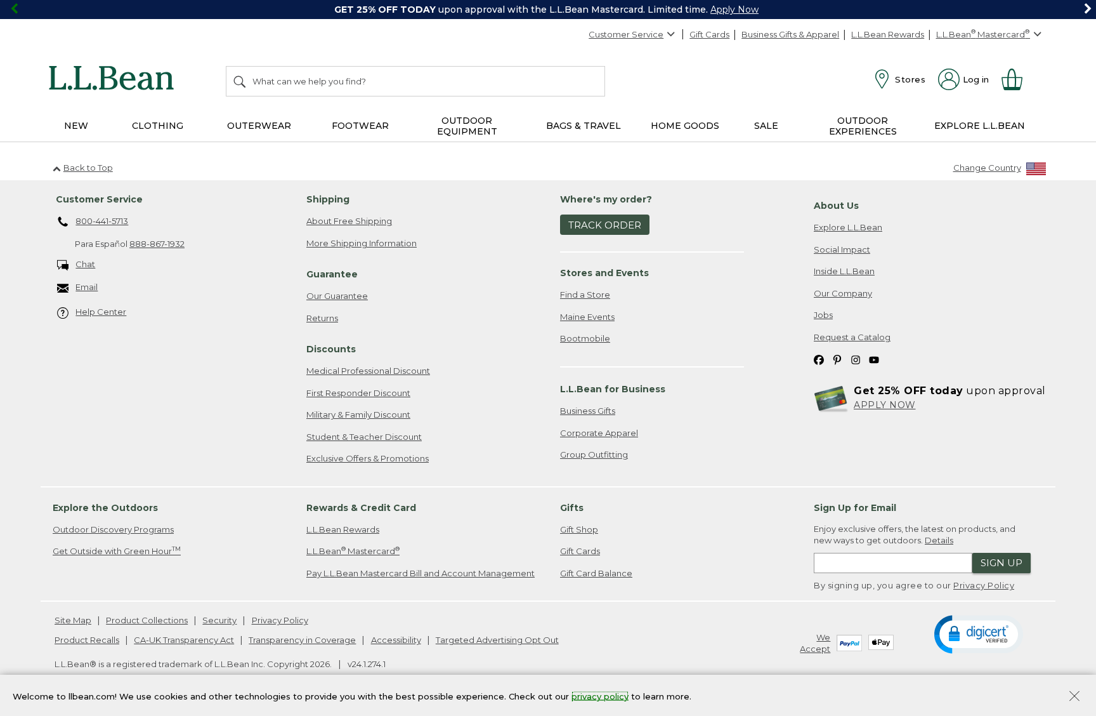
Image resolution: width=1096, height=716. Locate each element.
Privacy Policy (983, 585)
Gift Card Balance (596, 573)
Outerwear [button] (259, 125)
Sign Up (1001, 563)
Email (86, 287)
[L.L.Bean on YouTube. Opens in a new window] (874, 359)
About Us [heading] (836, 205)
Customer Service (626, 34)
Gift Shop (579, 529)
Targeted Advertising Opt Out (497, 640)
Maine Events (587, 317)
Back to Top (88, 167)
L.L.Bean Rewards (887, 34)
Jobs (823, 315)
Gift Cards (709, 34)
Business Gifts (587, 411)
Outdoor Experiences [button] (863, 126)
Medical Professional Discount (368, 371)
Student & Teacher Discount (364, 437)
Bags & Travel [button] (583, 125)
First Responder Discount (358, 393)
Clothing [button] (157, 125)
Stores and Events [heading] (604, 273)
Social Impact (842, 249)
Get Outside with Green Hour (117, 550)
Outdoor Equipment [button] (467, 126)
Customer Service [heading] (99, 199)
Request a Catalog (852, 337)
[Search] (240, 81)
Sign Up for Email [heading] (855, 508)
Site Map (73, 620)
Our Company (843, 293)
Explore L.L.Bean (848, 227)
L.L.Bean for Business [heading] (612, 389)
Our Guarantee (337, 296)
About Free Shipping (349, 221)
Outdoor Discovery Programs (113, 529)
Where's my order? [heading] (606, 199)
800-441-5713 (101, 221)
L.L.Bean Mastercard (353, 550)
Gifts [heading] (572, 508)
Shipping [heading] (327, 199)
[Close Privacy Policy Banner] (1074, 697)
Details (939, 540)
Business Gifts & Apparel (790, 34)
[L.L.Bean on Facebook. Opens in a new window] (819, 359)
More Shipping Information (361, 243)
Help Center (100, 312)
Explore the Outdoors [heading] (105, 508)
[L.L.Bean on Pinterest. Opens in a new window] (837, 359)
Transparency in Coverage (302, 640)
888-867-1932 (157, 244)
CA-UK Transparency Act (184, 640)
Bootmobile (585, 338)
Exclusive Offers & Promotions (367, 458)
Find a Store (585, 294)
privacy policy (600, 696)
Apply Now (734, 9)
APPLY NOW (885, 405)
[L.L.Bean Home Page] (114, 80)
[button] (978, 633)
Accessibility (396, 640)
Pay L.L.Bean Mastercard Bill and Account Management (420, 573)
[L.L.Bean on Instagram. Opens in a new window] (856, 359)
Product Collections (147, 620)
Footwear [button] (360, 125)
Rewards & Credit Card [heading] (361, 508)
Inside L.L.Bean (844, 271)
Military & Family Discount (358, 414)
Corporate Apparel (599, 433)
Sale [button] (766, 125)
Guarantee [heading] (332, 274)
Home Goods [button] (685, 125)
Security (219, 620)
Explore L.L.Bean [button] (979, 125)
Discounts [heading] (331, 349)
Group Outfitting (594, 454)
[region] (548, 9)
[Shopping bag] (1017, 79)
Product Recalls (87, 640)
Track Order (604, 225)
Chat (85, 264)
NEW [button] (76, 125)
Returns (322, 318)
